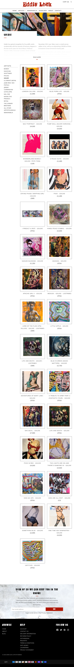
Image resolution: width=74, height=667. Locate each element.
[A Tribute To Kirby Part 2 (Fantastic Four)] (59, 381)
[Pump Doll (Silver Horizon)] (59, 109)
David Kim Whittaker (8, 72)
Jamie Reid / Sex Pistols (9, 84)
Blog (4, 633)
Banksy (6, 69)
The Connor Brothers (8, 104)
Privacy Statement (47, 613)
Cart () (66, 2)
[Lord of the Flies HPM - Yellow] (32, 311)
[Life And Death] (59, 416)
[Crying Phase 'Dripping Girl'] (32, 179)
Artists (21, 10)
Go (54, 609)
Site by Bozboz (17, 654)
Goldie (6, 78)
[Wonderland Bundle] (32, 144)
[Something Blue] (32, 516)
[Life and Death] (32, 346)
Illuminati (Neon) (10, 80)
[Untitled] (32, 551)
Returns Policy (25, 636)
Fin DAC (6, 76)
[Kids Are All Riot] (59, 483)
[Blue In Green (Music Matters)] (59, 346)
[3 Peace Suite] (59, 144)
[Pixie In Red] (32, 448)
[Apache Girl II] (32, 279)
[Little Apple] (59, 311)
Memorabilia (32, 10)
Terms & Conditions (27, 643)
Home (15, 10)
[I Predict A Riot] (32, 214)
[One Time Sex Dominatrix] (59, 516)
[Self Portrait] (32, 109)
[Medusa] (59, 279)
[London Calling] (32, 77)
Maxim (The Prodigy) (8, 98)
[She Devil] (32, 416)
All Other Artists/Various (9, 109)
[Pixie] (59, 179)
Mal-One (7, 94)
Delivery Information (28, 633)
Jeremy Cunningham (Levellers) (8, 90)
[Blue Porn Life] (59, 77)
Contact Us (24, 631)
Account (23, 629)
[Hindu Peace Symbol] (59, 214)
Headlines (43, 10)
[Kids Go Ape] (32, 483)
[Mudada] (59, 246)
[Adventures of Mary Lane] (32, 381)
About (50, 10)
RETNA (6, 101)
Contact (58, 10)
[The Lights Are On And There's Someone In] (59, 448)
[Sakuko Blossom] (32, 246)
